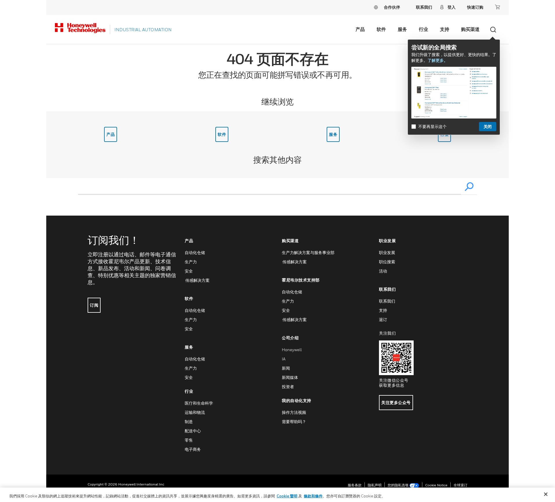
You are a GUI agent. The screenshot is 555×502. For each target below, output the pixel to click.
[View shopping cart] (497, 7)
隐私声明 (375, 485)
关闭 (488, 126)
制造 (189, 421)
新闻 (286, 368)
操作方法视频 (294, 412)
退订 (383, 319)
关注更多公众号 (396, 402)
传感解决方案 (197, 280)
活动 (383, 270)
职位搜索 (387, 261)
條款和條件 (313, 496)
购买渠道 (470, 29)
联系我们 (387, 301)
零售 (189, 440)
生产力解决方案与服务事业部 (308, 252)
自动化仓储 (195, 252)
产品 (360, 29)
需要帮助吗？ (294, 421)
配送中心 (193, 430)
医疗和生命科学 (199, 403)
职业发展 (387, 252)
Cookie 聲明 (287, 496)
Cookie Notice (436, 485)
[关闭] (545, 494)
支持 (444, 29)
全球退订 (460, 485)
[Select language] (375, 7)
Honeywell (292, 349)
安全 (189, 270)
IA (283, 358)
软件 (381, 29)
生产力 (191, 261)
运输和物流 (195, 412)
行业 (423, 29)
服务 (402, 29)
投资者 (288, 386)
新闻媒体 (290, 377)
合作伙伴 (392, 7)
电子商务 (193, 449)
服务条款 (355, 485)
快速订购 (475, 7)
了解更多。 (438, 60)
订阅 (94, 305)
